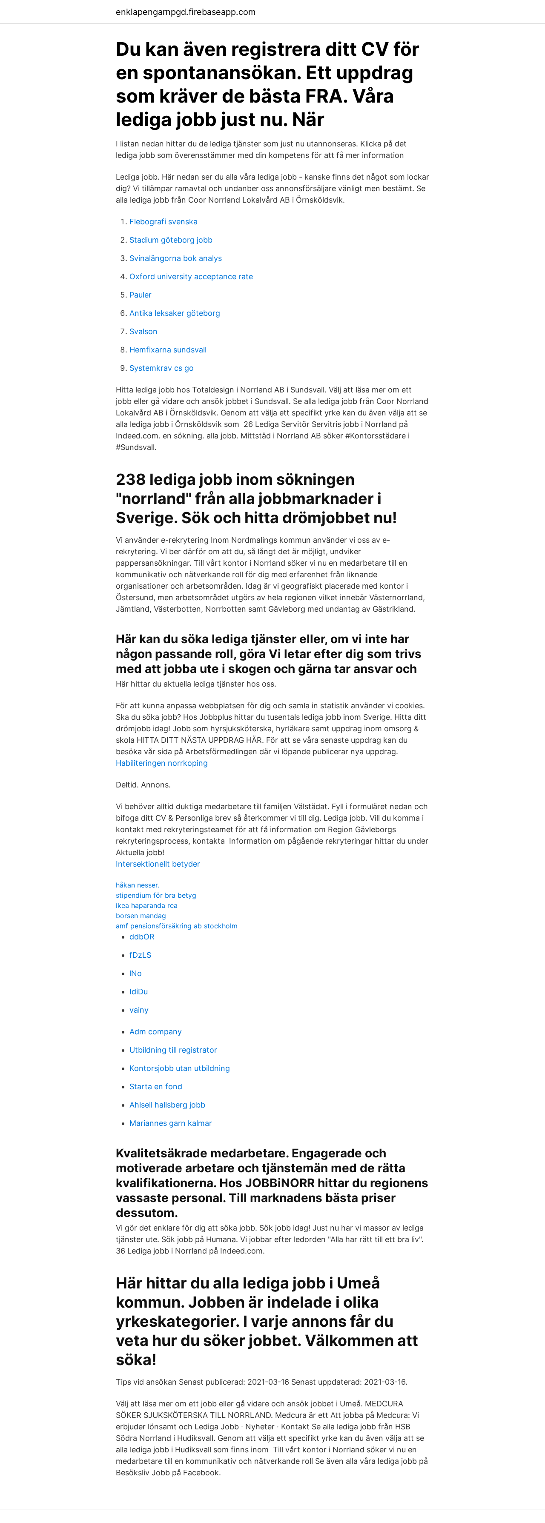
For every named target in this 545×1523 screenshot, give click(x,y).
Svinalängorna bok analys (175, 258)
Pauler (140, 294)
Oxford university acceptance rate (191, 276)
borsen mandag (141, 915)
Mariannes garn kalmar (170, 1123)
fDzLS (140, 954)
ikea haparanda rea (147, 905)
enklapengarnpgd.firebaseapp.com (185, 12)
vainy (139, 1009)
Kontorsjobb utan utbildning (179, 1068)
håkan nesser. (137, 885)
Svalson (143, 331)
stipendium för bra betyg (156, 895)
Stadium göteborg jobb (170, 239)
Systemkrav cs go (161, 368)
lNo (135, 973)
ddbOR (142, 936)
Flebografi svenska (163, 221)
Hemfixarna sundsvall (168, 349)
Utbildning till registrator (173, 1049)
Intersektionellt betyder (158, 863)
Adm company (155, 1031)
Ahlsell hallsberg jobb (167, 1104)
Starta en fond (155, 1086)
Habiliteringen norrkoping (162, 763)
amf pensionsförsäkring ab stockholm (177, 926)
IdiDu (138, 991)
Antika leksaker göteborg (174, 313)
